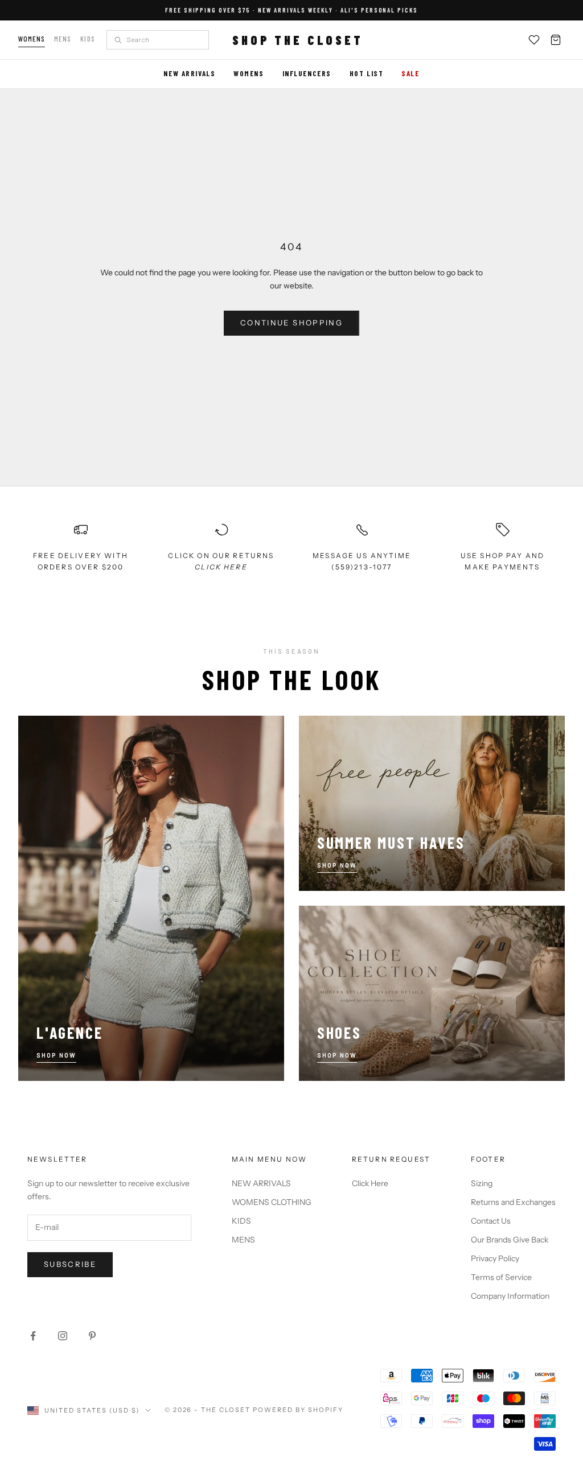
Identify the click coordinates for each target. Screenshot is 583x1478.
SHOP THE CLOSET (297, 39)
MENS (243, 1240)
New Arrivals (189, 73)
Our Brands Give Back (509, 1240)
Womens (31, 38)
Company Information (510, 1296)
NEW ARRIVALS (261, 1183)
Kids (87, 38)
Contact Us (491, 1221)
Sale (410, 73)
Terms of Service (501, 1277)
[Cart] (556, 40)
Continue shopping (291, 322)
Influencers (306, 73)
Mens (62, 38)
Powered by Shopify (298, 1410)
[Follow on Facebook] (33, 1335)
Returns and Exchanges (513, 1202)
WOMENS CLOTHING (271, 1202)
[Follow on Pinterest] (92, 1335)
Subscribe (70, 1264)
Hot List (366, 73)
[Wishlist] (534, 40)
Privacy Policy (495, 1258)
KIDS (241, 1221)
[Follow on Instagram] (62, 1335)
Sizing (481, 1183)
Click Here (370, 1183)
